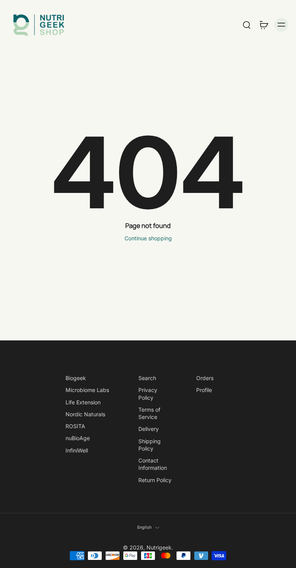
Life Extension (83, 402)
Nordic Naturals (85, 414)
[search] (246, 24)
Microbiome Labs (87, 390)
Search (147, 378)
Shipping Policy (149, 445)
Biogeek (76, 378)
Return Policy (155, 480)
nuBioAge (78, 438)
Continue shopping (148, 238)
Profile (204, 390)
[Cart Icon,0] (263, 24)
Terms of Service (149, 413)
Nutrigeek (159, 547)
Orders (205, 378)
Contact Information (152, 464)
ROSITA (75, 426)
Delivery (148, 429)
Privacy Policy (147, 393)
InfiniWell (77, 450)
